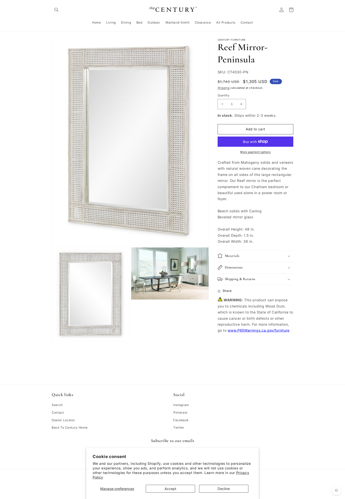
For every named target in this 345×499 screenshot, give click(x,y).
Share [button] (227, 291)
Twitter (178, 427)
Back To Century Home (69, 427)
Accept (170, 489)
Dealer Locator (63, 420)
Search (57, 405)
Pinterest (180, 412)
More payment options (255, 152)
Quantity (224, 95)
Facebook (180, 420)
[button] (56, 10)
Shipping (224, 87)
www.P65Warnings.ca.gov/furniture (258, 330)
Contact (58, 412)
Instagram (181, 405)
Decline (224, 489)
